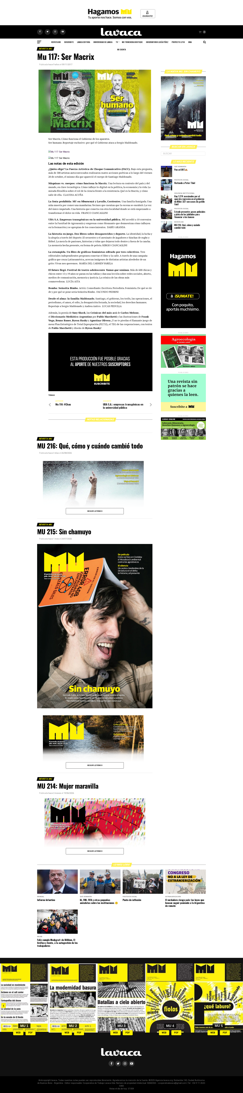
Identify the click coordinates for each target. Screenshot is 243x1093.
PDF (30, 1032)
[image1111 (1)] (100, 390)
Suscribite (69, 42)
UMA (190, 42)
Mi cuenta (121, 49)
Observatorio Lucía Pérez (157, 42)
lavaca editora (83, 42)
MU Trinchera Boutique (132, 42)
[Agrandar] (141, 802)
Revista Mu (56, 42)
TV (117, 42)
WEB (18, 1032)
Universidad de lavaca (102, 42)
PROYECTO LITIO (178, 42)
